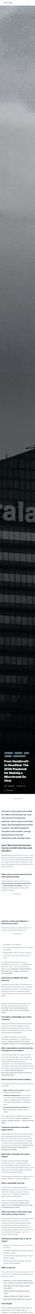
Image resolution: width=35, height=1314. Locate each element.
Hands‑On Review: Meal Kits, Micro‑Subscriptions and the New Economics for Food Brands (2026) (16, 1073)
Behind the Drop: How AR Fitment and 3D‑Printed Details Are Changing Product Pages (17, 1147)
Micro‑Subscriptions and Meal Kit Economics (17, 1299)
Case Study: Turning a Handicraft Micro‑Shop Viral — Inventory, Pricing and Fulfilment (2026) (16, 971)
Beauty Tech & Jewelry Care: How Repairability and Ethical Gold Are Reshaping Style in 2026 (16, 1205)
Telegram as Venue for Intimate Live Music (16, 1296)
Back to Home (8, 3)
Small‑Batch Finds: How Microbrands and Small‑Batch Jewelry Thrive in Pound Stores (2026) (15, 1010)
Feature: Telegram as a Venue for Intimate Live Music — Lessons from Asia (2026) (17, 1120)
